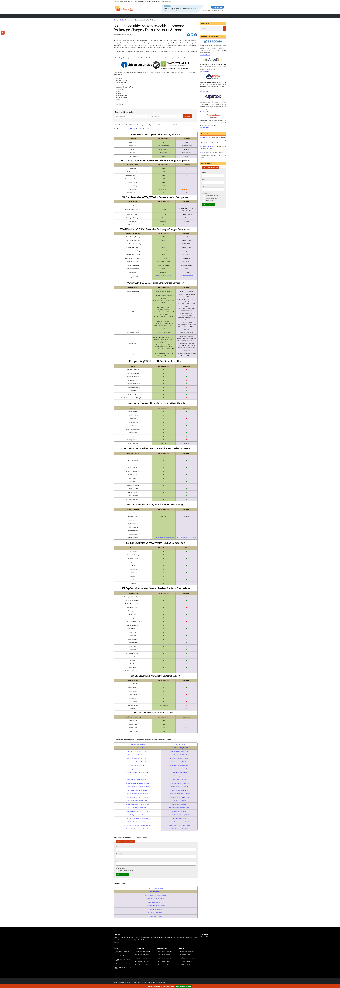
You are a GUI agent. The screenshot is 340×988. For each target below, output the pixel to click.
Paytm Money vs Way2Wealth (179, 790)
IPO (175, 16)
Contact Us (212, 982)
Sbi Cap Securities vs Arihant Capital (137, 793)
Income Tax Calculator (155, 916)
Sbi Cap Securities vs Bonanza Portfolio (137, 804)
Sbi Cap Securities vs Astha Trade (137, 801)
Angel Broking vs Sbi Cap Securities (137, 748)
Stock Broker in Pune (164, 961)
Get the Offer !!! (205, 55)
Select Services (120, 868)
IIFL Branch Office (185, 954)
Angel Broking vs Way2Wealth (179, 751)
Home (116, 20)
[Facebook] (195, 34)
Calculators (149, 16)
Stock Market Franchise (155, 909)
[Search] (224, 28)
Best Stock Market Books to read (123, 968)
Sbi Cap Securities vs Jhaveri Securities (137, 829)
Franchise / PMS (137, 16)
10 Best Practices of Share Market (122, 959)
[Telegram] (188, 34)
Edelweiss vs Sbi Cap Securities (137, 755)
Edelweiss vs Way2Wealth (179, 762)
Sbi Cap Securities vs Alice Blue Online (137, 786)
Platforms (168, 16)
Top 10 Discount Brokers (155, 888)
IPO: (201, 153)
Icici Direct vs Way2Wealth (179, 769)
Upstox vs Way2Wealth (179, 818)
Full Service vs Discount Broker (122, 951)
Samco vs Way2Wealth (179, 801)
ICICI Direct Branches (186, 961)
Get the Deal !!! (204, 91)
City (117, 861)
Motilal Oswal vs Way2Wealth (179, 786)
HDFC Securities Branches (187, 965)
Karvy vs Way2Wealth (179, 779)
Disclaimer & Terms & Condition (155, 982)
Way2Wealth (131, 129)
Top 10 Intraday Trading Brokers (155, 906)
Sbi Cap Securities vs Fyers (137, 815)
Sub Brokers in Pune (142, 961)
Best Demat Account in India (155, 898)
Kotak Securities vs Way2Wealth (179, 783)
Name (118, 847)
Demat (158, 16)
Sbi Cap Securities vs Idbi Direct (137, 822)
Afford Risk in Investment (122, 964)
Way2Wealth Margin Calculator (186, 537)
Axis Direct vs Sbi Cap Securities (137, 751)
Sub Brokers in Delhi (142, 954)
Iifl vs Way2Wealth (179, 776)
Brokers (126, 16)
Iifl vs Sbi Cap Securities (138, 765)
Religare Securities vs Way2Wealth (179, 797)
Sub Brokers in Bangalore (143, 958)
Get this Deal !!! (204, 71)
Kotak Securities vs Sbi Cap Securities (137, 772)
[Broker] (131, 116)
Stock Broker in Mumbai (165, 951)
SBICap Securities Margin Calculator (163, 537)
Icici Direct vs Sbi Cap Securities (137, 762)
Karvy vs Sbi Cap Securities (137, 769)
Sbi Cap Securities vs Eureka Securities (137, 811)
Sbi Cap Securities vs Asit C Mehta (137, 797)
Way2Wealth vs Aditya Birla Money (179, 825)
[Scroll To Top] (337, 981)
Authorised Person (155, 891)
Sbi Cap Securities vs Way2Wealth (179, 808)
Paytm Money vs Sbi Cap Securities (137, 779)
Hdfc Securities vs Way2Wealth (179, 765)
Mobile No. (119, 854)
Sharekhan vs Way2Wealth (179, 811)
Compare (187, 116)
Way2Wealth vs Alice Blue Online (179, 829)
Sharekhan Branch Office (187, 951)
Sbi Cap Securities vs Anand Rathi (138, 790)
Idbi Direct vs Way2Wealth (179, 772)
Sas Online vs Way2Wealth (179, 804)
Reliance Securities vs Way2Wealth (179, 793)
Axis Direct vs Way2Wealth (179, 755)
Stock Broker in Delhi (164, 954)
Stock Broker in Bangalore (165, 958)
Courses (183, 16)
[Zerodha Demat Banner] (194, 8)
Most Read (192, 16)
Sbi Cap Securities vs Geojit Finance (137, 818)
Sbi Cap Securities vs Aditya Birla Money (137, 783)
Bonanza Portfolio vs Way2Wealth (179, 758)
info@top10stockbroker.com (208, 937)
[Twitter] (192, 34)
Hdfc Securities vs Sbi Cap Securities (137, 758)
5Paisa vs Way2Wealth (179, 744)
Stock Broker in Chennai (165, 965)
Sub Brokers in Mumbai (143, 951)
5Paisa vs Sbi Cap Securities (137, 744)
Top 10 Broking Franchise (155, 913)
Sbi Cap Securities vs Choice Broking (137, 808)
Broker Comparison (126, 20)
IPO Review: (204, 137)
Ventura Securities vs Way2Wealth (179, 822)
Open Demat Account (183, 986)
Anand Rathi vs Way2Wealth (179, 748)
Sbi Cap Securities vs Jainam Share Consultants (137, 825)
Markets (117, 16)
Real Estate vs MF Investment (123, 956)
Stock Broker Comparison (155, 902)
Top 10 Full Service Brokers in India (155, 895)
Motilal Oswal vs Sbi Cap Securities (137, 776)
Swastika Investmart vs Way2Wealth (179, 815)
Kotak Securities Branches (187, 958)
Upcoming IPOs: (205, 146)
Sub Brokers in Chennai (143, 965)
